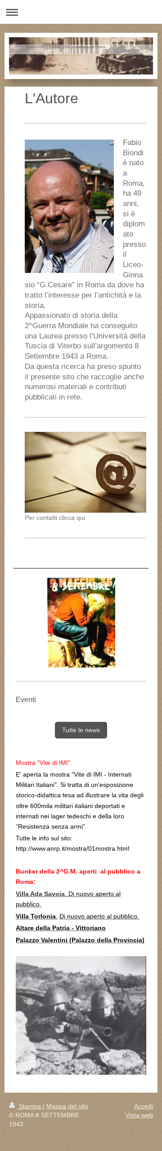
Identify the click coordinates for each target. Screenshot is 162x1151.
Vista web (139, 1115)
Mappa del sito (67, 1106)
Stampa (30, 1106)
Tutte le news (81, 730)
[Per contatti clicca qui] (85, 472)
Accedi (143, 1106)
